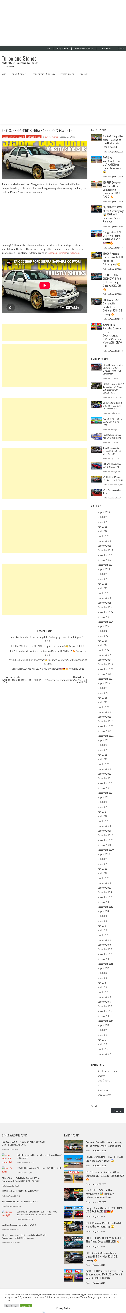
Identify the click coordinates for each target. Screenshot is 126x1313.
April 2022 (102, 759)
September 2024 (105, 621)
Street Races (105, 49)
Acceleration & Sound (84, 49)
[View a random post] (119, 74)
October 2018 (104, 958)
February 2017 (104, 1053)
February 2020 (105, 882)
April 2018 (102, 987)
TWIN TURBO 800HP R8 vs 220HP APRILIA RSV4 (21, 681)
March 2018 (103, 992)
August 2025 (104, 569)
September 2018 (105, 963)
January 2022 (104, 773)
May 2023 (102, 697)
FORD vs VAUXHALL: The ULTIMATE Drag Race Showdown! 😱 (39, 646)
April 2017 (102, 1044)
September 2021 (105, 792)
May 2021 (102, 811)
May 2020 (102, 868)
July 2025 (102, 574)
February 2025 (104, 597)
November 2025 (105, 555)
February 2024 (104, 654)
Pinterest (62, 252)
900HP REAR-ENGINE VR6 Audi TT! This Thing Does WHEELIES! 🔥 (112, 282)
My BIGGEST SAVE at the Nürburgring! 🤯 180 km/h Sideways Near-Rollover (44, 659)
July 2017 (102, 1030)
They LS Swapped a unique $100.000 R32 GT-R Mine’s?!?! (112, 451)
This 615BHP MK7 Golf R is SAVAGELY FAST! (20, 1201)
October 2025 (104, 559)
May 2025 (102, 583)
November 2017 (105, 1011)
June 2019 (103, 920)
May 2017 (102, 1039)
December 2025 (105, 550)
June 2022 (103, 749)
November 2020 (105, 840)
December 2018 (105, 949)
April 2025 (102, 588)
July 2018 (102, 973)
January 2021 (104, 830)
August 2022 (104, 740)
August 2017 (103, 1025)
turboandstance (51, 136)
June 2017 (102, 1034)
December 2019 (105, 892)
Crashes (121, 49)
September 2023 (106, 678)
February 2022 (104, 768)
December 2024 (105, 607)
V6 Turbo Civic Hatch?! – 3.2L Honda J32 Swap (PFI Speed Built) (113, 405)
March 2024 (103, 650)
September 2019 (105, 906)
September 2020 (106, 849)
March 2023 (103, 707)
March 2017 (103, 1049)
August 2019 (103, 911)
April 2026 (103, 531)
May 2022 (102, 754)
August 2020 (104, 854)
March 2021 (103, 821)
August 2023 (104, 683)
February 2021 (104, 825)
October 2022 (104, 730)
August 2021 (103, 797)
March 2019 (103, 935)
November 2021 (105, 783)
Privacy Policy (63, 1308)
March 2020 (103, 878)
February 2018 (104, 996)
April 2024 (102, 645)
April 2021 (102, 816)
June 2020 (103, 863)
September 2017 (105, 1020)
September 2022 (106, 735)
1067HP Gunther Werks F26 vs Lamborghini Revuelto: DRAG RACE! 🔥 (42, 650)
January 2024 (104, 659)
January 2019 (104, 944)
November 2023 (105, 669)
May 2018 (102, 982)
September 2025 (106, 564)
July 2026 (102, 517)
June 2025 (103, 578)
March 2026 (103, 536)
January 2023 (104, 716)
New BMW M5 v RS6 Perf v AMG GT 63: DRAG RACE (113, 422)
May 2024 (102, 640)
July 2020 (102, 859)
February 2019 (104, 939)
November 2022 (105, 726)
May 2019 (102, 925)
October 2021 (104, 787)
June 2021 (102, 806)
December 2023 (105, 664)
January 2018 (104, 1001)
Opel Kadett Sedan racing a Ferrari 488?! (19, 1225)
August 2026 (104, 512)
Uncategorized (104, 1094)
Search (94, 1106)
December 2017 (105, 1006)
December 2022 (105, 721)
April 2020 (103, 873)
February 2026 (105, 540)
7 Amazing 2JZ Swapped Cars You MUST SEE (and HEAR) (66, 681)
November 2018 (105, 954)
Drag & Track (62, 49)
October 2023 (104, 673)
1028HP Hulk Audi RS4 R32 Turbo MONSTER (20, 1191)
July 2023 (102, 688)
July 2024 (102, 631)
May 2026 (102, 526)
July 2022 (102, 745)
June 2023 (103, 692)
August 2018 (103, 968)
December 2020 (105, 835)
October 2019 (104, 901)
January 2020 (104, 887)
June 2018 (103, 977)
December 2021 (105, 778)
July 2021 (102, 802)
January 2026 (104, 545)
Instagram (75, 252)
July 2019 (102, 916)
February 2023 (104, 711)
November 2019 (105, 897)
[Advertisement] (63, 23)
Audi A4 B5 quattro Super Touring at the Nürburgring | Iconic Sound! (42, 637)
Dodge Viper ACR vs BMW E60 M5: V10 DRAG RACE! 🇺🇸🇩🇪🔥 (40, 668)
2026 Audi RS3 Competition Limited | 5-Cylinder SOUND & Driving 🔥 (112, 307)
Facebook (52, 252)
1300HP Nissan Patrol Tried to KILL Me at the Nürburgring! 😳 (104, 1224)
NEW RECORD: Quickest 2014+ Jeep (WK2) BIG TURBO (39, 1168)
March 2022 (103, 764)
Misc (48, 49)
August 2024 (103, 626)
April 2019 (102, 930)
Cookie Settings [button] (11, 1306)
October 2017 (104, 1015)
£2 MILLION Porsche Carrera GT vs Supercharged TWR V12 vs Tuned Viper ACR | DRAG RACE (113, 335)
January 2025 (104, 602)
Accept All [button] (26, 1306)
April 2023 (102, 702)
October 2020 (104, 844)
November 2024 (105, 612)
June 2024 (103, 635)
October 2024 (104, 616)
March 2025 (103, 593)
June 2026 (103, 521)
